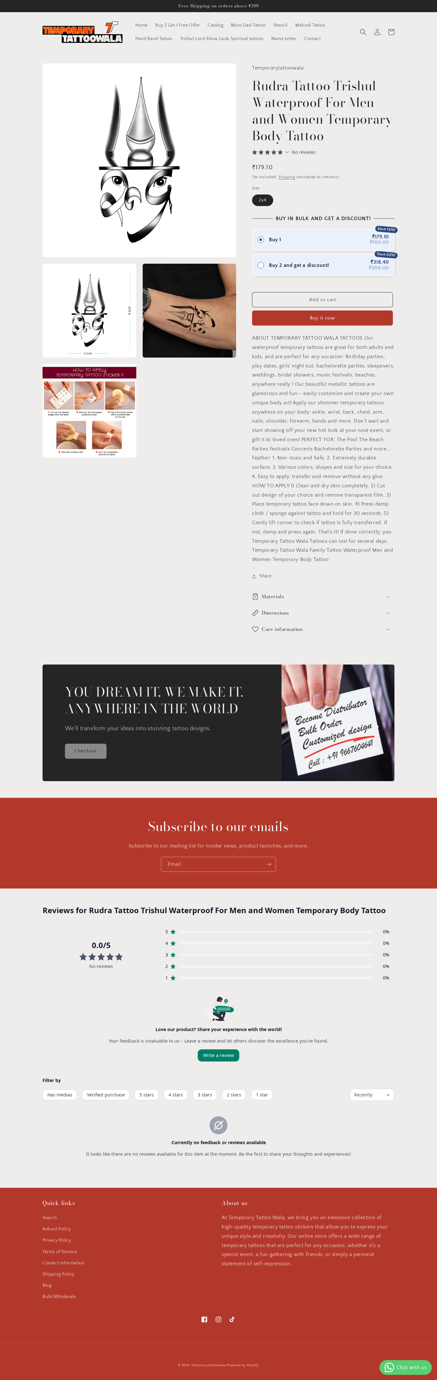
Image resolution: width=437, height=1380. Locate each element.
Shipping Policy (59, 1274)
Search (50, 1217)
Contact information (63, 1263)
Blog (47, 1285)
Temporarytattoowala (208, 1365)
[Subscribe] (269, 864)
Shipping (286, 177)
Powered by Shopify (243, 1365)
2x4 (262, 200)
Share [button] (265, 576)
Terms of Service (60, 1251)
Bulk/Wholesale (59, 1296)
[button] (363, 32)
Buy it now (322, 318)
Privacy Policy (57, 1240)
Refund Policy (57, 1229)
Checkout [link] (86, 751)
